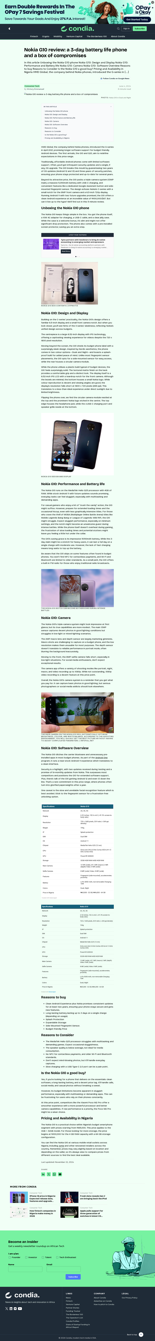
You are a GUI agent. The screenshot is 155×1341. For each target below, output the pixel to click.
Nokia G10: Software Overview (56, 125)
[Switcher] (9, 28)
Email (49, 1264)
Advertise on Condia (103, 1301)
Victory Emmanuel (35, 89)
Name (11, 1264)
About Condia (118, 36)
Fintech (34, 36)
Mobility (58, 36)
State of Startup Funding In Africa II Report (78, 1325)
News (68, 1298)
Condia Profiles (72, 1321)
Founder (16, 1257)
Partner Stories (72, 1308)
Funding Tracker (73, 1311)
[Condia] (77, 28)
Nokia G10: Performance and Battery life (60, 118)
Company (99, 1293)
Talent (48, 1257)
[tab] (75, 256)
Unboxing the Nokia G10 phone (56, 111)
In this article (50, 106)
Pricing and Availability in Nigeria (57, 138)
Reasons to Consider (53, 131)
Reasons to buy (51, 128)
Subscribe (140, 28)
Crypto (45, 36)
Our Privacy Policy (129, 1298)
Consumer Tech (32, 86)
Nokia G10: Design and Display (56, 115)
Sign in (126, 28)
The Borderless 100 (97, 36)
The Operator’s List (74, 1318)
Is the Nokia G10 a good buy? (56, 135)
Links (69, 1293)
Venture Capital (74, 36)
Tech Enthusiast (67, 1257)
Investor (32, 1257)
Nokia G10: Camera (52, 121)
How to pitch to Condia (104, 1304)
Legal (125, 1293)
